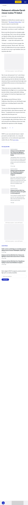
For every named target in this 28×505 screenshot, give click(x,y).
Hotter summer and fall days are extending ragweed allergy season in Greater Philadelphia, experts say (14, 249)
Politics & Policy (14, 149)
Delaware (4, 5)
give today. (16, 140)
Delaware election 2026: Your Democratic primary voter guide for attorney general (18, 192)
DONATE (18, 2)
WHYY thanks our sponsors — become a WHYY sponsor (14, 71)
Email (12, 127)
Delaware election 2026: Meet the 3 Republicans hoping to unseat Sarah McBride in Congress (17, 173)
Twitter (10, 127)
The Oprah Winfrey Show (15, 22)
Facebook (7, 127)
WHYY (5, 2)
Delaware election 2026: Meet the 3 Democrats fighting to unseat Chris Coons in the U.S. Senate (17, 153)
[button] (3, 502)
